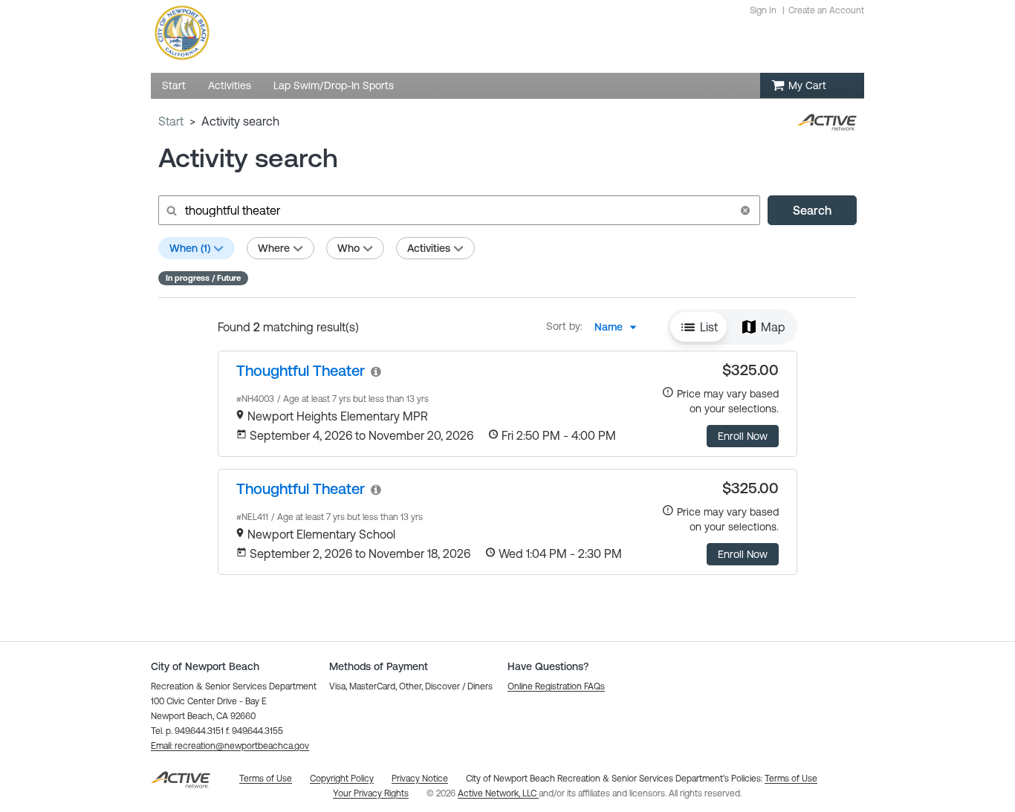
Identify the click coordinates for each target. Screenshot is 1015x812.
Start (171, 121)
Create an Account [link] (826, 10)
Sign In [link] (763, 10)
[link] (300, 370)
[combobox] (619, 326)
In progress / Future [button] (203, 277)
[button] (745, 210)
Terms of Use (791, 778)
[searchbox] (457, 210)
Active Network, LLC (498, 793)
